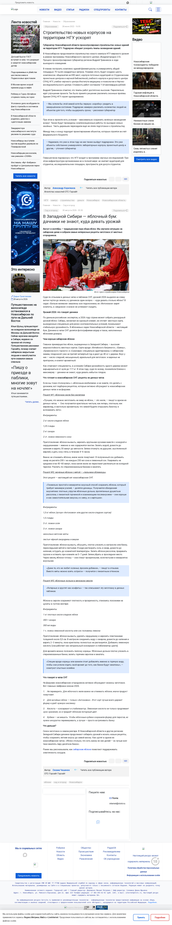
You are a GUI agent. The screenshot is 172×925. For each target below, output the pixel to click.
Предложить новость (24, 2)
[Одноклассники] (118, 179)
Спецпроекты (102, 9)
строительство (67, 200)
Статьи (70, 9)
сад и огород (60, 782)
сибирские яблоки (82, 749)
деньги (80, 200)
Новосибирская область (114, 200)
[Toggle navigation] (158, 9)
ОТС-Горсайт (71, 191)
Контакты (121, 9)
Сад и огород (69, 205)
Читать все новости (25, 176)
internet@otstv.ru (117, 803)
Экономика (86, 855)
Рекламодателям (111, 851)
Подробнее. (152, 902)
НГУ (46, 200)
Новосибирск (93, 200)
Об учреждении (111, 859)
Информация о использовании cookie (143, 875)
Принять (141, 917)
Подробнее (160, 917)
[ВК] (112, 179)
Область (60, 855)
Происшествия (86, 851)
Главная (46, 21)
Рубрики (60, 848)
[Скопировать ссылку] (125, 179)
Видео (58, 9)
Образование (69, 21)
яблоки (47, 782)
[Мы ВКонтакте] (25, 223)
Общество (86, 848)
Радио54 (84, 9)
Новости (44, 9)
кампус (54, 200)
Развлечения (86, 859)
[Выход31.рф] (146, 26)
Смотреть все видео (146, 159)
